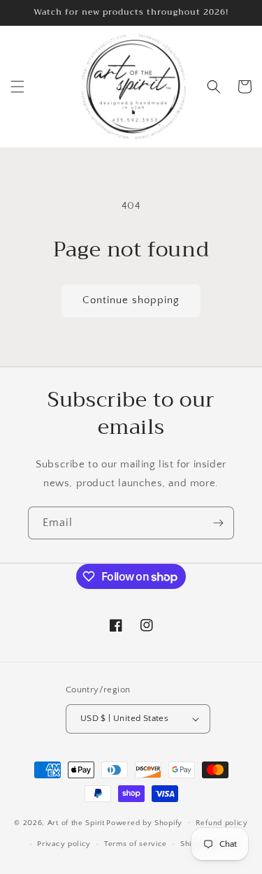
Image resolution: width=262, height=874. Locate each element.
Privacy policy (64, 844)
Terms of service (135, 844)
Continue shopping (131, 300)
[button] (17, 86)
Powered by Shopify (144, 822)
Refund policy (222, 823)
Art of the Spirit (76, 822)
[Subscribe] (218, 523)
